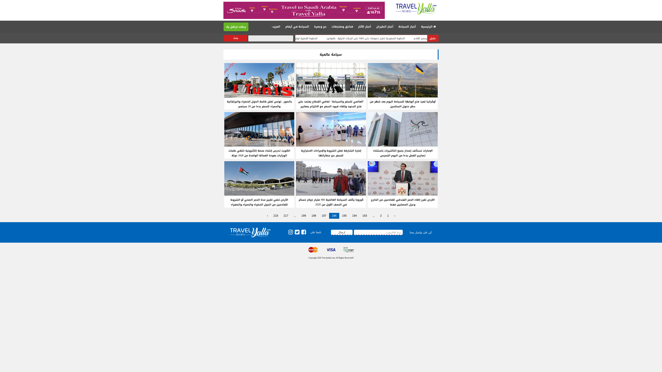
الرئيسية (427, 26)
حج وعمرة (320, 26)
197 (324, 215)
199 (303, 215)
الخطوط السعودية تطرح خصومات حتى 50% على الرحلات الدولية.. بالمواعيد (383, 38)
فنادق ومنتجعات (342, 26)
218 (275, 215)
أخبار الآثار (364, 26)
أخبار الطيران (384, 26)
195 (344, 215)
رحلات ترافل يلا (236, 26)
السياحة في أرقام (297, 26)
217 (286, 215)
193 (364, 215)
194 (354, 215)
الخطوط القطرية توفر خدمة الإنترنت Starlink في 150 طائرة (304, 38)
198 (314, 215)
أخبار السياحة (407, 26)
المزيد (276, 26)
